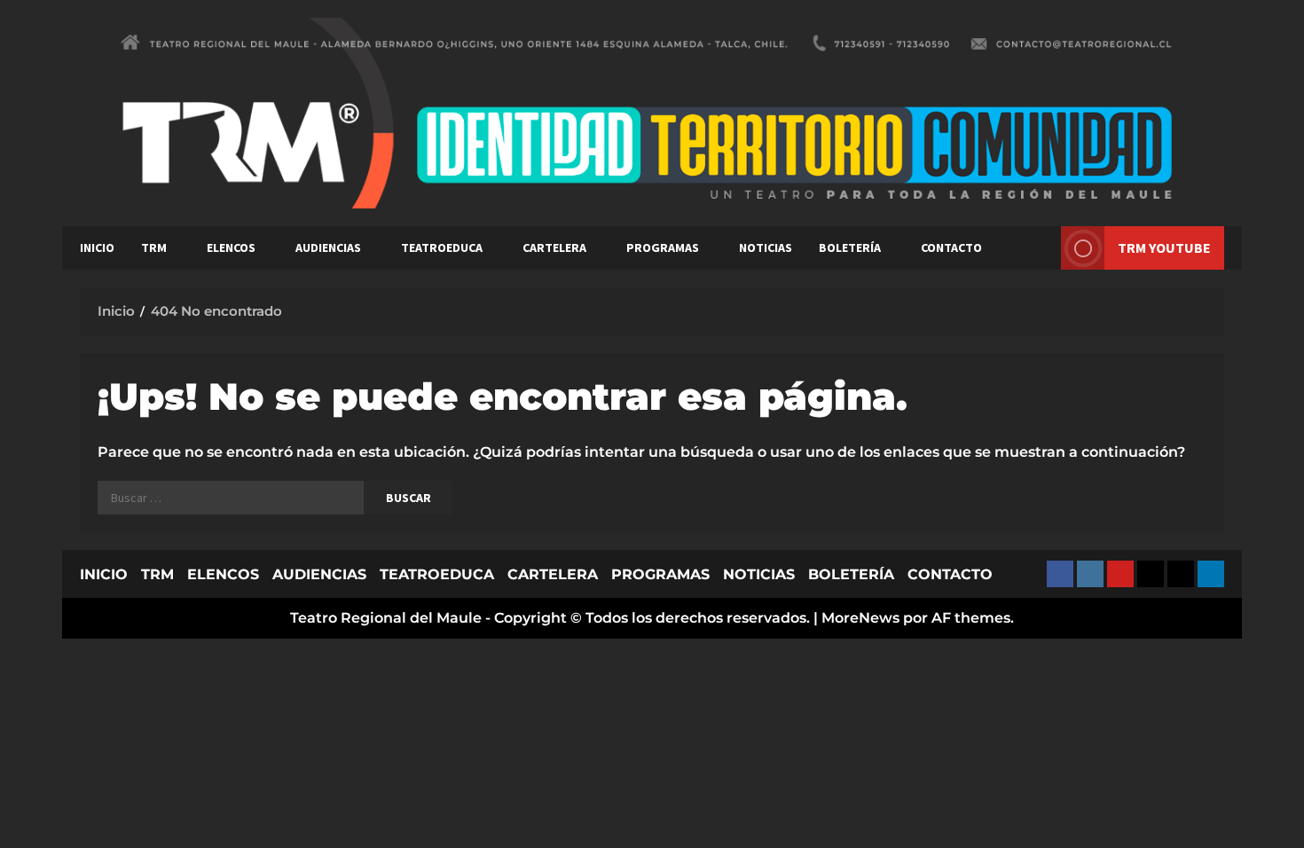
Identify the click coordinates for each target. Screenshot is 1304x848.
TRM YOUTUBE (1164, 247)
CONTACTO (951, 247)
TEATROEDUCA (442, 247)
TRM (154, 247)
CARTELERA (554, 247)
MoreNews (860, 617)
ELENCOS (231, 247)
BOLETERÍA (850, 247)
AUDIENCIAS (328, 247)
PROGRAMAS (662, 247)
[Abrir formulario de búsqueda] (1039, 248)
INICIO (97, 247)
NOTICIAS (765, 247)
